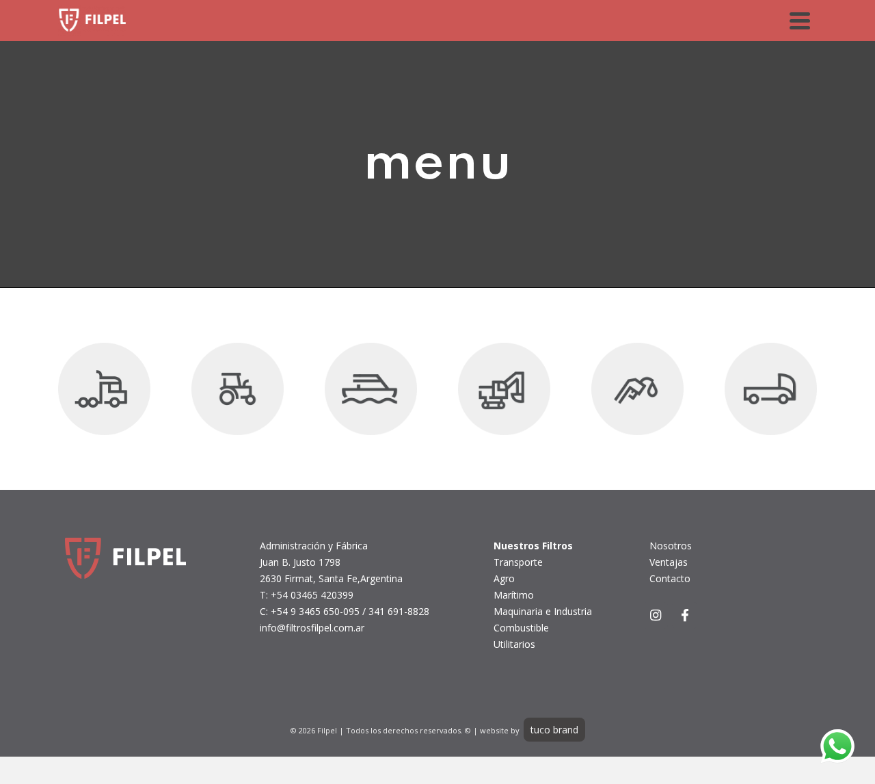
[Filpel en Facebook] (684, 615)
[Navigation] (800, 20)
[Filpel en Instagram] (655, 615)
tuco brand (554, 729)
